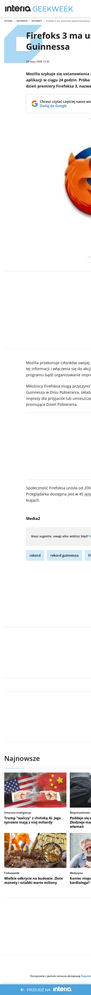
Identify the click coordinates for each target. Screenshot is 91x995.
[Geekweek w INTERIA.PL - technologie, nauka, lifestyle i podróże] (53, 8)
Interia (8, 20)
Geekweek (22, 20)
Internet (37, 20)
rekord (35, 555)
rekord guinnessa (64, 555)
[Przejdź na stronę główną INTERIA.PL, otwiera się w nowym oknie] (18, 8)
